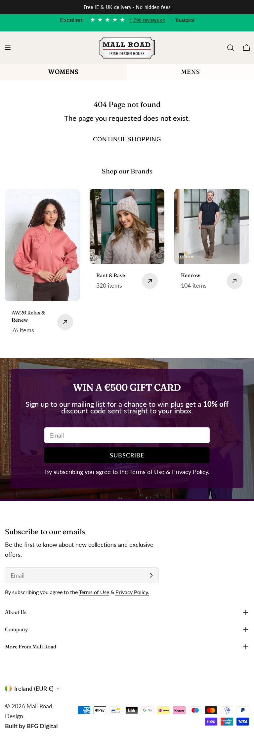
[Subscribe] (151, 575)
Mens (190, 71)
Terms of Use (146, 471)
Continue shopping (127, 139)
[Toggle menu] (7, 47)
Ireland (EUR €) (34, 688)
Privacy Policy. (190, 471)
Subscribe (127, 455)
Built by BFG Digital (31, 726)
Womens (63, 71)
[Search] (230, 47)
